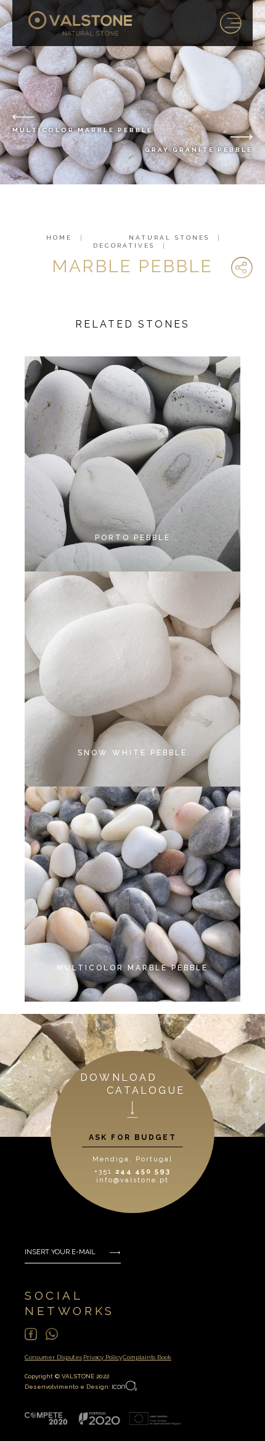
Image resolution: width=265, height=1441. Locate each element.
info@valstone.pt (132, 1180)
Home (59, 237)
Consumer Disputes (53, 1357)
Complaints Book (147, 1357)
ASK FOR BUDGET (133, 1137)
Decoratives (124, 245)
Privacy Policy (102, 1357)
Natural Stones (169, 237)
